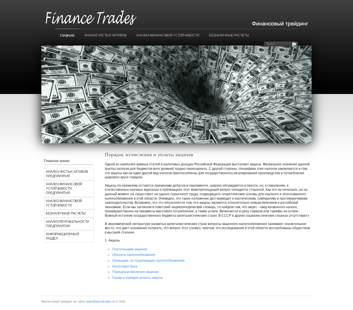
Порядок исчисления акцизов (135, 272)
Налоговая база (124, 266)
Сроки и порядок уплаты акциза (137, 278)
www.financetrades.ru (100, 301)
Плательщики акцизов (129, 249)
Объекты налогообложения (133, 255)
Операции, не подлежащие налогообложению (148, 261)
